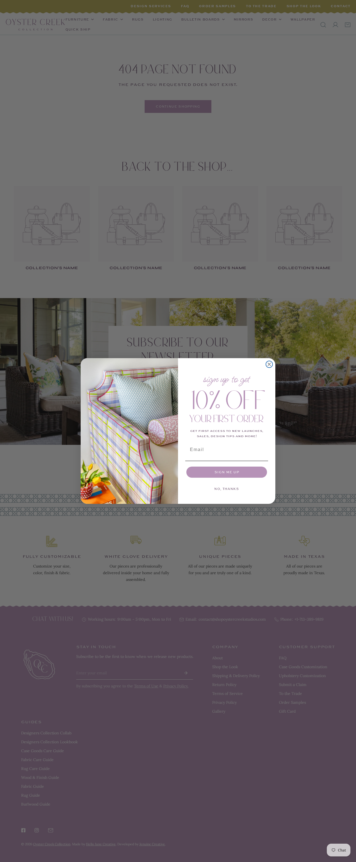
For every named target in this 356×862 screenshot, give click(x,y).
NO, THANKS (226, 489)
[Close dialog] (269, 364)
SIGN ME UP (226, 472)
